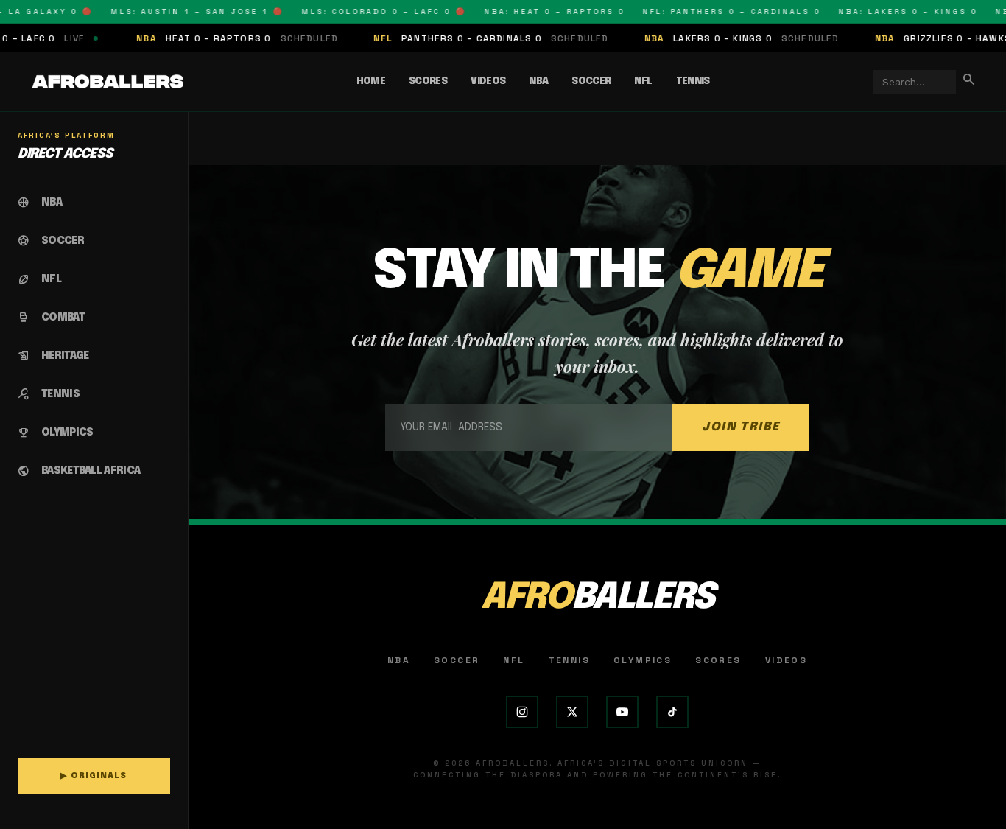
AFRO (597, 598)
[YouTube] (622, 712)
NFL (643, 81)
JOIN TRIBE (741, 427)
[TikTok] (672, 712)
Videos (488, 81)
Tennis (693, 81)
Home (370, 81)
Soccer (591, 81)
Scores (428, 81)
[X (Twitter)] (572, 712)
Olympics (642, 660)
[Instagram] (522, 712)
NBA (538, 81)
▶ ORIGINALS (93, 776)
